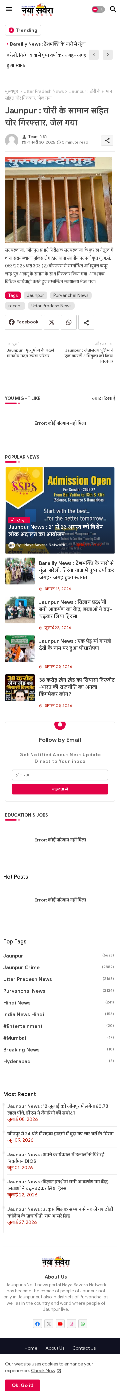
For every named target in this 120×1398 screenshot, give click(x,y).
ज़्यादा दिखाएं (103, 398)
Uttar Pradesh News (44, 91)
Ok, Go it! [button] (22, 1385)
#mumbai (58, 1038)
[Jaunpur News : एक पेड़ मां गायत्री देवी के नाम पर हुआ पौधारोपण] (20, 648)
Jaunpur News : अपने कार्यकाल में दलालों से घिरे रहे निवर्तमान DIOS (55, 1157)
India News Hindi (58, 1015)
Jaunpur (35, 295)
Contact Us (84, 1348)
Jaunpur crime (58, 968)
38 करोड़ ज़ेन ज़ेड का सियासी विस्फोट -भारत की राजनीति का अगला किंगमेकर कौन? (77, 687)
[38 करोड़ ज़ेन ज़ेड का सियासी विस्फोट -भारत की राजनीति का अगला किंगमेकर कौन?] (20, 687)
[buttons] (37, 1323)
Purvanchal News (70, 295)
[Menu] (9, 9)
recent (15, 306)
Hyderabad (58, 1061)
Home (31, 1348)
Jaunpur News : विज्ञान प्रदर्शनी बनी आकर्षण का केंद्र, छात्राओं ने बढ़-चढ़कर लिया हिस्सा (48, 54)
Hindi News (58, 1003)
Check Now (43, 1370)
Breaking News (58, 1050)
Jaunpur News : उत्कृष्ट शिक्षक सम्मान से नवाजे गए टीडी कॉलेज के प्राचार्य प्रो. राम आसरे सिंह (60, 1212)
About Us (54, 1348)
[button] (98, 9)
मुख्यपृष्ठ (11, 91)
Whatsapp (69, 322)
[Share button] (86, 322)
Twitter (51, 322)
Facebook (27, 322)
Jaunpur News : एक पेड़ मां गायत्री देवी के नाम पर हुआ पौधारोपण (75, 644)
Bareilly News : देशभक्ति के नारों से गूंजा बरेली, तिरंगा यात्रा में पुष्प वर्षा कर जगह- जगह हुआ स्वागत (76, 570)
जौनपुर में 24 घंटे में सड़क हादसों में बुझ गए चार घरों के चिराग (60, 1134)
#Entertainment (58, 1026)
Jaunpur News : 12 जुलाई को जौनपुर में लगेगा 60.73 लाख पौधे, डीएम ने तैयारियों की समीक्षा (57, 1109)
